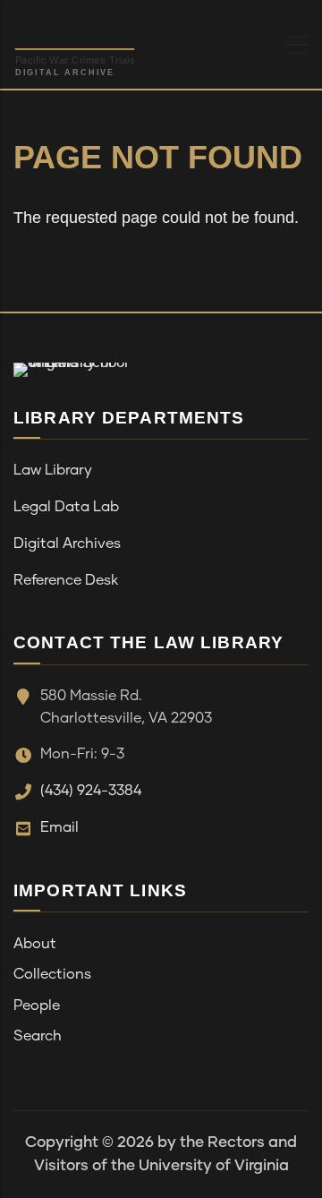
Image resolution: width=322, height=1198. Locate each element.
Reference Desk (65, 580)
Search (37, 1036)
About (34, 944)
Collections (52, 974)
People (36, 1005)
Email (59, 827)
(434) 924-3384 (90, 790)
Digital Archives (67, 543)
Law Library (52, 470)
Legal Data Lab (66, 507)
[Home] (119, 40)
